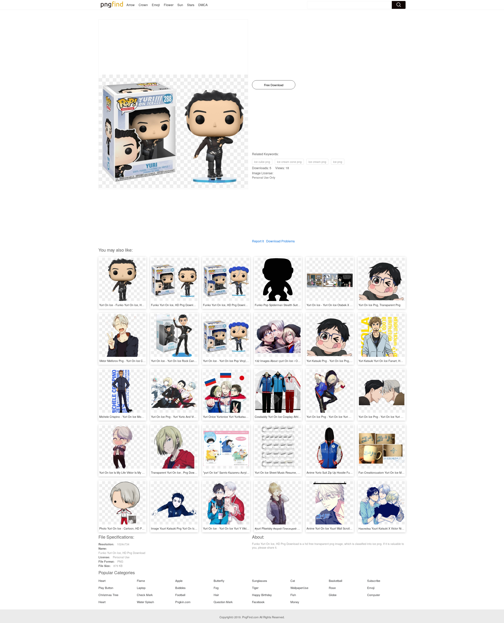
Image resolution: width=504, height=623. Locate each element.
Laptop (141, 588)
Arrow (130, 5)
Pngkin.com (183, 602)
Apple (179, 581)
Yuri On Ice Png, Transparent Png (379, 305)
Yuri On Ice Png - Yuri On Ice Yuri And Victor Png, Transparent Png (400, 417)
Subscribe (373, 581)
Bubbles (180, 588)
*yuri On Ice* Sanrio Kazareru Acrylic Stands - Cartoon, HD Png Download (249, 472)
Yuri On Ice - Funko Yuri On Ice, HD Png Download (130, 305)
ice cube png (262, 162)
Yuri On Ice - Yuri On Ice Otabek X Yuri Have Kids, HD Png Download (349, 305)
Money (294, 602)
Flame (141, 581)
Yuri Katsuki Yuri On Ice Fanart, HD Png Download (390, 361)
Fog (216, 588)
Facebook (258, 602)
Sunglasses (259, 581)
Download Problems (280, 241)
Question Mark (223, 602)
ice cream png (317, 162)
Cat (292, 581)
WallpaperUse (299, 588)
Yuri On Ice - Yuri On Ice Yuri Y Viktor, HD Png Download (238, 528)
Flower (168, 5)
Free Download (273, 85)
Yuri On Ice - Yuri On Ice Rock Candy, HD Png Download (186, 361)
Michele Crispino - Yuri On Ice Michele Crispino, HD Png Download (140, 417)
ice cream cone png (289, 162)
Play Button (105, 588)
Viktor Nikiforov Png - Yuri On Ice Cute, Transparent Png (134, 361)
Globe (332, 595)
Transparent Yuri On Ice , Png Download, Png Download (186, 472)
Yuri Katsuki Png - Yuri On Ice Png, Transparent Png (339, 361)
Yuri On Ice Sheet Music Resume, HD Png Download (287, 472)
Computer (373, 595)
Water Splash (145, 602)
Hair (216, 595)
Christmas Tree (108, 595)
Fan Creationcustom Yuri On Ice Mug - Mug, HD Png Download (398, 472)
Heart (102, 581)
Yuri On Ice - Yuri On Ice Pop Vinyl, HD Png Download (236, 361)
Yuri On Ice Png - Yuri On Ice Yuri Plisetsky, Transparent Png (344, 417)
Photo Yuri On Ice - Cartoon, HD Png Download (128, 528)
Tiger (255, 588)
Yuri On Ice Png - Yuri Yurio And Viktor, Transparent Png (186, 417)
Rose (332, 588)
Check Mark (145, 595)
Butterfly (219, 581)
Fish (293, 595)
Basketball (335, 581)
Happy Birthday (262, 595)
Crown (143, 5)
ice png (337, 162)
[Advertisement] (173, 47)
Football (180, 595)
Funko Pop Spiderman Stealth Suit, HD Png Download (288, 305)
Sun (180, 5)
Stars (190, 5)
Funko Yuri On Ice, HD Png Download (174, 305)
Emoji (156, 5)
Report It (258, 241)
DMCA (203, 5)
